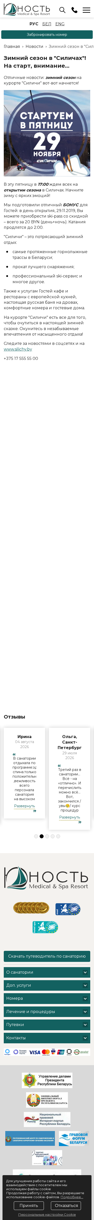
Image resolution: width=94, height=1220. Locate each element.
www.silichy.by (18, 349)
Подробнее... (72, 1197)
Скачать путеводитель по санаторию (47, 956)
